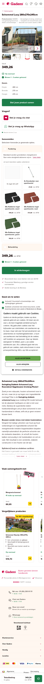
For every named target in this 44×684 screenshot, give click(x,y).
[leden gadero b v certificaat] (3, 672)
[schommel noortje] (30, 558)
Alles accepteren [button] (22, 358)
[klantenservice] (36, 3)
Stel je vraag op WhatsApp (21, 126)
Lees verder (8, 353)
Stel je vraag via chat (20, 117)
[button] (26, 4)
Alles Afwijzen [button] (22, 364)
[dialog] (22, 342)
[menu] (3, 3)
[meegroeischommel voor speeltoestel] (30, 504)
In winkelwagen (22, 270)
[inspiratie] (31, 3)
